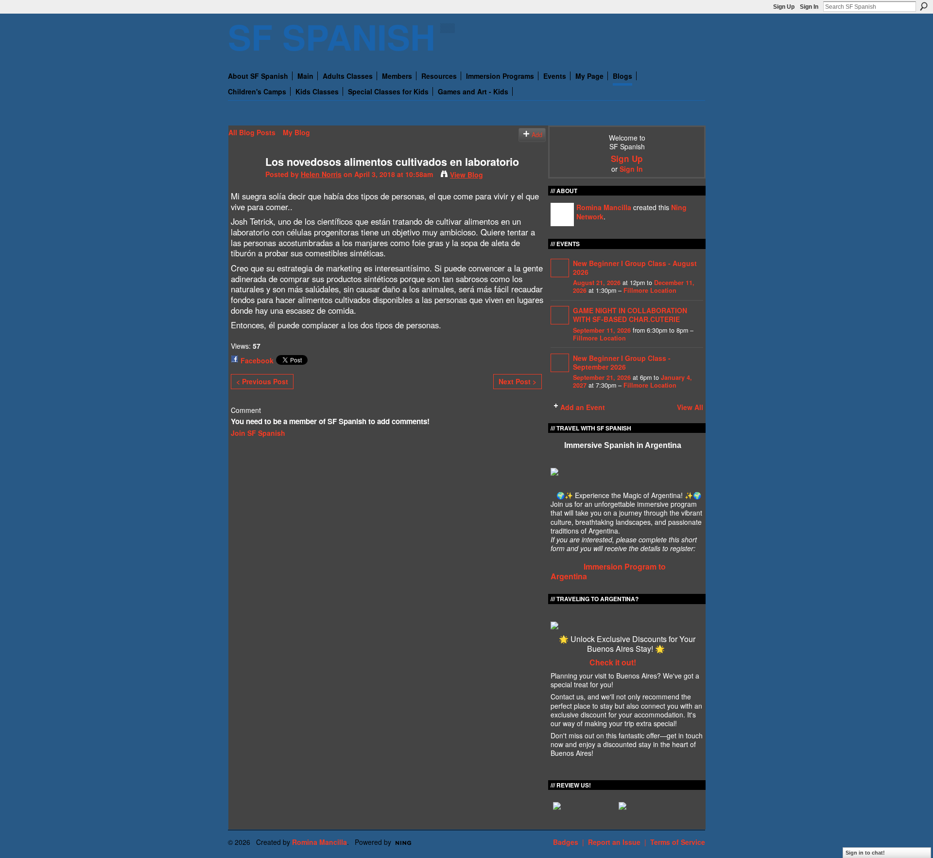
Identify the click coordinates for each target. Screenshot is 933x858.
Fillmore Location (649, 290)
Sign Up (784, 6)
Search (924, 6)
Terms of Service (677, 842)
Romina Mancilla (603, 207)
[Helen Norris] (243, 182)
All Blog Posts (252, 132)
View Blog (466, 174)
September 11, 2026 (602, 330)
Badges (565, 842)
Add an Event (582, 407)
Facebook (257, 360)
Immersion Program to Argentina (608, 571)
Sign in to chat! (865, 853)
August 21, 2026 (597, 282)
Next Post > (517, 381)
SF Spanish (331, 36)
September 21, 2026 (602, 377)
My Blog (296, 132)
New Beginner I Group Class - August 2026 (635, 267)
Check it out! (612, 662)
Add (537, 134)
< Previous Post (262, 381)
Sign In (809, 6)
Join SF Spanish (258, 433)
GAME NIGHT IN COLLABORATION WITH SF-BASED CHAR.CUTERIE (630, 314)
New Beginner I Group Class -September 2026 (622, 362)
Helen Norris (321, 174)
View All (690, 407)
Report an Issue (614, 842)
